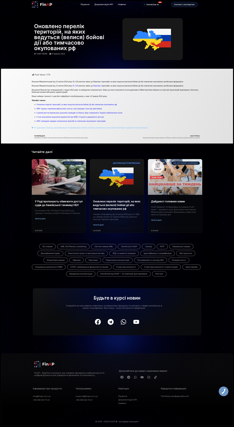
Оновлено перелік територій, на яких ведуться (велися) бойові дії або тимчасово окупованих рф (77, 104)
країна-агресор (88, 128)
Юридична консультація (80, 274)
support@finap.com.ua (87, 396)
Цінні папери (191, 267)
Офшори (77, 260)
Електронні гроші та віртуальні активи (86, 253)
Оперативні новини (56, 260)
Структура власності (126, 267)
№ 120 (75, 86)
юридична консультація (136, 128)
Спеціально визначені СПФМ (48, 267)
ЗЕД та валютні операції (124, 253)
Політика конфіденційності (175, 396)
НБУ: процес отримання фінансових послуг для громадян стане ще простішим (69, 109)
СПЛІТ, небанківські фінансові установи (89, 267)
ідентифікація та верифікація (67, 128)
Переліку (97, 86)
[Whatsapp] (123, 322)
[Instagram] (149, 377)
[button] (184, 4)
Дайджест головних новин (168, 201)
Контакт (159, 274)
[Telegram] (111, 322)
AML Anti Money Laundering (73, 246)
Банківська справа (181, 246)
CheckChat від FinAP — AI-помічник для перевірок (123, 274)
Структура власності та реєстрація (161, 267)
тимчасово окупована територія (110, 128)
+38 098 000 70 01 (41, 400)
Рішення (85, 4)
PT (35, 128)
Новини (122, 4)
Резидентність (179, 260)
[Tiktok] (155, 377)
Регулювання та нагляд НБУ (150, 260)
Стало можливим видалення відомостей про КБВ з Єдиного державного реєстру (70, 117)
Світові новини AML (103, 246)
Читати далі (40, 219)
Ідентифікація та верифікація (157, 253)
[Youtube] (136, 322)
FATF (162, 246)
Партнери (93, 260)
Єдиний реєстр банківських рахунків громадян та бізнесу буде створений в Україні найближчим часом (79, 113)
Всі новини (48, 246)
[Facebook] (98, 322)
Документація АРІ (103, 4)
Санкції (148, 246)
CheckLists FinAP (129, 246)
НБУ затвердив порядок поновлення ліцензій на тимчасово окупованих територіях (71, 121)
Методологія (186, 253)
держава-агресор (45, 128)
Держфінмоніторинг (50, 253)
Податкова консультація (117, 260)
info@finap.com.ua (41, 396)
